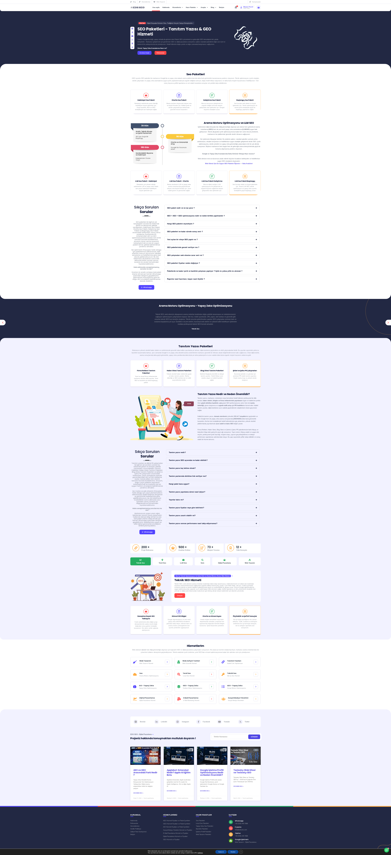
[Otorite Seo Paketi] (179, 95)
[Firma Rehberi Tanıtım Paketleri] (146, 365)
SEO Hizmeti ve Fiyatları (171, 839)
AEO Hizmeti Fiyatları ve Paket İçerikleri (176, 820)
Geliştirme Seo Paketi (212, 100)
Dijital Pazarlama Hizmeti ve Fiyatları (175, 836)
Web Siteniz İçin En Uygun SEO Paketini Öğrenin (222, 163)
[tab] (140, 561)
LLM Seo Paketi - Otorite (179, 181)
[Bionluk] (132, 43)
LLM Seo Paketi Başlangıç (245, 181)
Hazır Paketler (191, 7)
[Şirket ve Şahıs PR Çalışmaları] (245, 365)
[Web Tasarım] (167, 662)
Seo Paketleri (195, 74)
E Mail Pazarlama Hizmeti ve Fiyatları (175, 833)
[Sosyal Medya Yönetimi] (256, 699)
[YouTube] (132, 36)
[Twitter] (240, 722)
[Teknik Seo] (256, 674)
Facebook (206, 722)
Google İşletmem (242, 839)
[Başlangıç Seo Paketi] (245, 95)
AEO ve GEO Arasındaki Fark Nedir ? (145, 772)
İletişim (221, 7)
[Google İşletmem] (231, 841)
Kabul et (221, 852)
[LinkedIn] (132, 28)
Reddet (233, 852)
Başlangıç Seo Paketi (245, 100)
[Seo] (167, 674)
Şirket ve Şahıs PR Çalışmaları (245, 371)
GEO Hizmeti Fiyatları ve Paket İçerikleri (176, 824)
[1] (236, 8)
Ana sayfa (155, 7)
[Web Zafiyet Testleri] (211, 662)
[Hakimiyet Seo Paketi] (146, 95)
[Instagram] (177, 722)
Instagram (185, 722)
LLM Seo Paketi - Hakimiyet (146, 181)
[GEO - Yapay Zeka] (211, 686)
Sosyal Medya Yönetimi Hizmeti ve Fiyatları (177, 830)
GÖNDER (254, 737)
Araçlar (203, 7)
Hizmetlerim (176, 7)
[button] (3, 322)
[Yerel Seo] (211, 674)
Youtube (227, 722)
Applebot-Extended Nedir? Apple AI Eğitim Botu (179, 772)
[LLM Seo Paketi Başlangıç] (245, 176)
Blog (212, 7)
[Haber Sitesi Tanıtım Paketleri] (179, 365)
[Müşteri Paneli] (241, 7)
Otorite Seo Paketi (179, 100)
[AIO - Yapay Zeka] (167, 686)
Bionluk (142, 722)
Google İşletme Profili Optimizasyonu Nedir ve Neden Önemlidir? (212, 772)
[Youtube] (219, 722)
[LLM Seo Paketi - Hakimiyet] (146, 176)
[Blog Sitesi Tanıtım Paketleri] (212, 365)
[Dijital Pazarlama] (167, 699)
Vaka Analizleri (247, 163)
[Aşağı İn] (132, 47)
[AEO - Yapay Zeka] (256, 686)
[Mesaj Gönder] (385, 842)
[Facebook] (132, 32)
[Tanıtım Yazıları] (256, 662)
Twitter (247, 722)
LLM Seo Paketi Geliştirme (212, 181)
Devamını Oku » (138, 793)
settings (200, 853)
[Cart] (258, 7)
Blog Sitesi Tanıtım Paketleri (212, 371)
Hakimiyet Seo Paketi (146, 100)
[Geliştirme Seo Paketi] (212, 95)
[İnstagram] (132, 39)
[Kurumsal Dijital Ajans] (137, 7)
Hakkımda (165, 7)
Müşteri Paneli (248, 7)
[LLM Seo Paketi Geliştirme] (212, 176)
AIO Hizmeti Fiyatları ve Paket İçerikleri (176, 827)
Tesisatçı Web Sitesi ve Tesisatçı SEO (244, 771)
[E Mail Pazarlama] (211, 699)
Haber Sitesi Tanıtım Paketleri (179, 371)
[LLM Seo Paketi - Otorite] (179, 176)
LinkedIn (164, 722)
